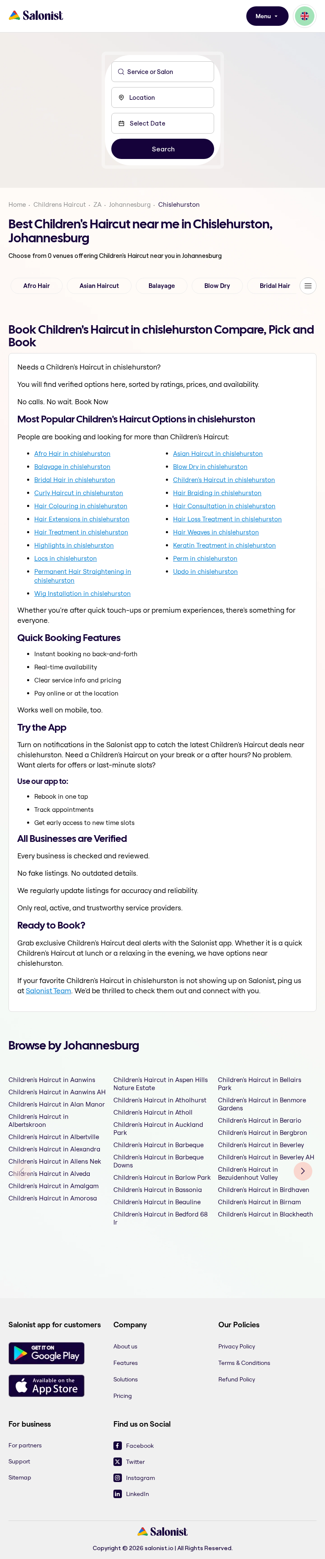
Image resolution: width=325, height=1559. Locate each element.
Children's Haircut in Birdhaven (263, 1190)
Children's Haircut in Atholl (153, 1112)
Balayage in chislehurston (72, 467)
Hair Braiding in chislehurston (217, 493)
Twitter (135, 1462)
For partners (25, 1445)
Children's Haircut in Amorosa (52, 1198)
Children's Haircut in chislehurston (224, 480)
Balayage (162, 285)
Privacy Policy (236, 1346)
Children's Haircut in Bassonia (157, 1190)
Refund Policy (236, 1379)
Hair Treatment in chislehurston (81, 532)
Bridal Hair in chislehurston (74, 480)
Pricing (122, 1396)
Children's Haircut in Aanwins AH (57, 1092)
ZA (98, 204)
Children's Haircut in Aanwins (51, 1080)
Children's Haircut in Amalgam (53, 1186)
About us (125, 1346)
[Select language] (305, 16)
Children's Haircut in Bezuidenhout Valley (248, 1173)
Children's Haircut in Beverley (261, 1145)
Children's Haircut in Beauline (157, 1202)
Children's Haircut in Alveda (49, 1174)
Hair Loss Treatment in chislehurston (227, 519)
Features (125, 1363)
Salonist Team (48, 990)
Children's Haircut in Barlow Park (162, 1177)
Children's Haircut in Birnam (259, 1202)
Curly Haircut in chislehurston (78, 493)
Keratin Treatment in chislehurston (224, 545)
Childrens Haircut (59, 204)
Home (17, 204)
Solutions (125, 1379)
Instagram (140, 1478)
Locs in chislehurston (65, 558)
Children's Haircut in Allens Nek (54, 1161)
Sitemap (19, 1477)
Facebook (140, 1445)
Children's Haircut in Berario (259, 1120)
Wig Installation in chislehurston (82, 593)
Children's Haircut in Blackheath (265, 1214)
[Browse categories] (308, 285)
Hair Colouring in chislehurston (80, 506)
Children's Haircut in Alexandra (54, 1149)
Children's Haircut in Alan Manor (56, 1104)
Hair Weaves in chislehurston (216, 532)
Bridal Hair (275, 285)
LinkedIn (137, 1494)
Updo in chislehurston (205, 571)
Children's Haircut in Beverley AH (266, 1157)
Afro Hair (36, 285)
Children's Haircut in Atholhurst (160, 1100)
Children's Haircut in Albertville (53, 1137)
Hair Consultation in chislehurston (224, 506)
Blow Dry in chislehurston (210, 467)
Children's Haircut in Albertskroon (38, 1120)
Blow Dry (217, 285)
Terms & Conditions (244, 1363)
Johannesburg (130, 204)
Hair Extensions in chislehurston (81, 519)
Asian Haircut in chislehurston (218, 453)
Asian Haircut (99, 285)
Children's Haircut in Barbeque (158, 1145)
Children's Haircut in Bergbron (262, 1133)
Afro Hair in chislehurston (72, 453)
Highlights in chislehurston (74, 545)
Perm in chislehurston (205, 558)
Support (19, 1461)
